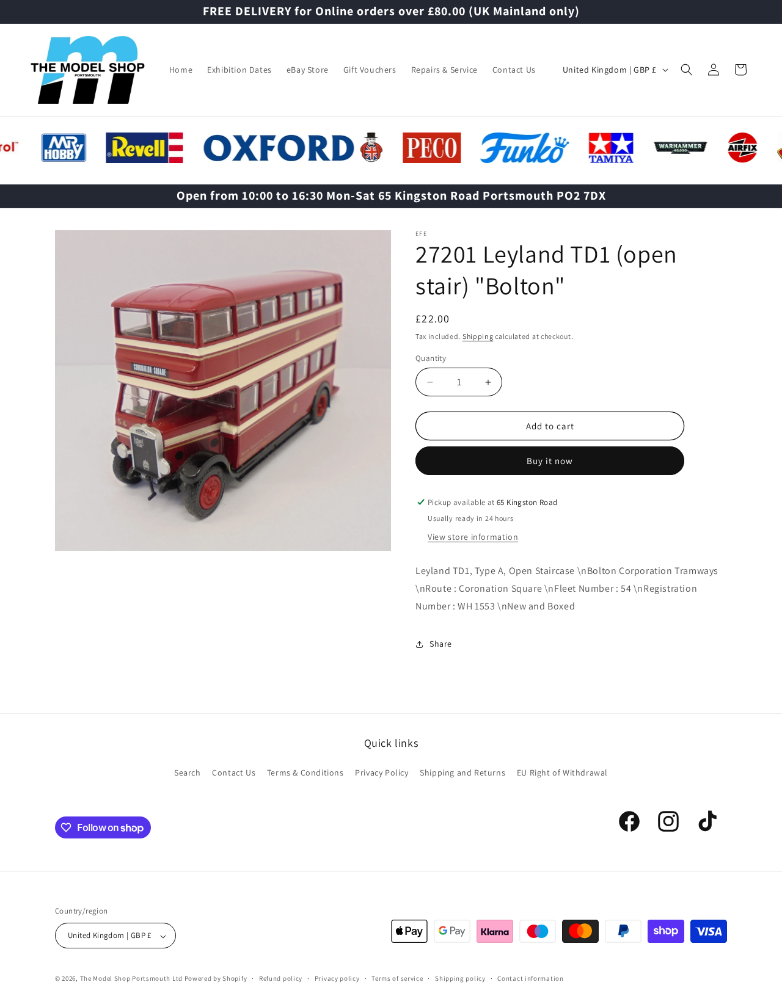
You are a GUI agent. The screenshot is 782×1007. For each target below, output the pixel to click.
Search (187, 772)
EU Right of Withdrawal (562, 772)
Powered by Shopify (216, 979)
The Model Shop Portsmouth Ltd (131, 979)
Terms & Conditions (305, 772)
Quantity (430, 358)
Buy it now (550, 461)
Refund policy (280, 979)
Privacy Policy (381, 772)
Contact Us (233, 772)
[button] (686, 69)
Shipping (478, 336)
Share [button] (440, 643)
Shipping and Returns (462, 772)
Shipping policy (460, 979)
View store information (473, 536)
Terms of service (397, 979)
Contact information (530, 979)
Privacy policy (337, 979)
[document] (223, 393)
